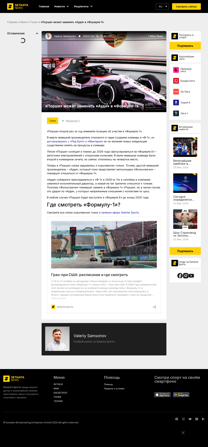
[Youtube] (190, 419)
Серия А (185, 102)
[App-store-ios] (196, 419)
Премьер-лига (186, 70)
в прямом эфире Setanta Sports (119, 212)
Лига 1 (184, 113)
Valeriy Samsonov (65, 36)
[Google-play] (203, 419)
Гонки (34, 22)
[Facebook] (176, 419)
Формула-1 (73, 120)
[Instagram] (183, 419)
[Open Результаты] (91, 6)
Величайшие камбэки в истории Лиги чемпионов (183, 165)
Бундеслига (188, 80)
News (23, 22)
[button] (162, 6)
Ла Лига (185, 91)
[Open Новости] (67, 6)
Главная (12, 22)
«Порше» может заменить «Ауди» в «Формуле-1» (92, 106)
